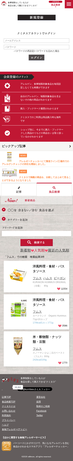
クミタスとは (8, 406)
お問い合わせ (8, 411)
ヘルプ (5, 425)
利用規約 (6, 415)
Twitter (39, 415)
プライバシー (8, 420)
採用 (38, 401)
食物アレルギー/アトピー (14, 429)
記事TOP (6, 397)
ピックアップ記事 (14, 146)
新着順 (25, 250)
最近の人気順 (58, 250)
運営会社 (40, 397)
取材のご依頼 (43, 406)
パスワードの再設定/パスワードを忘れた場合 (36, 51)
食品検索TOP (8, 401)
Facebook (41, 411)
